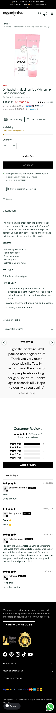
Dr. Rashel (7, 97)
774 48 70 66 (24, 624)
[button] (15, 444)
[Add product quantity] (5, 146)
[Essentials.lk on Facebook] (5, 655)
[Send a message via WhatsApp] (50, 707)
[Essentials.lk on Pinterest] (11, 655)
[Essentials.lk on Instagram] (17, 655)
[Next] (52, 4)
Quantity (7, 139)
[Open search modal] (40, 13)
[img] (9, 483)
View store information (16, 180)
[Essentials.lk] (13, 13)
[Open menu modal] (52, 13)
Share (9, 199)
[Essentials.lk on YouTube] (30, 655)
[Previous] (4, 4)
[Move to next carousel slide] (52, 342)
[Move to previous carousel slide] (4, 342)
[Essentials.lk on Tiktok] (24, 655)
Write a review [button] (28, 464)
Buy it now (28, 164)
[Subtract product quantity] (14, 146)
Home (5, 23)
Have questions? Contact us (23, 189)
